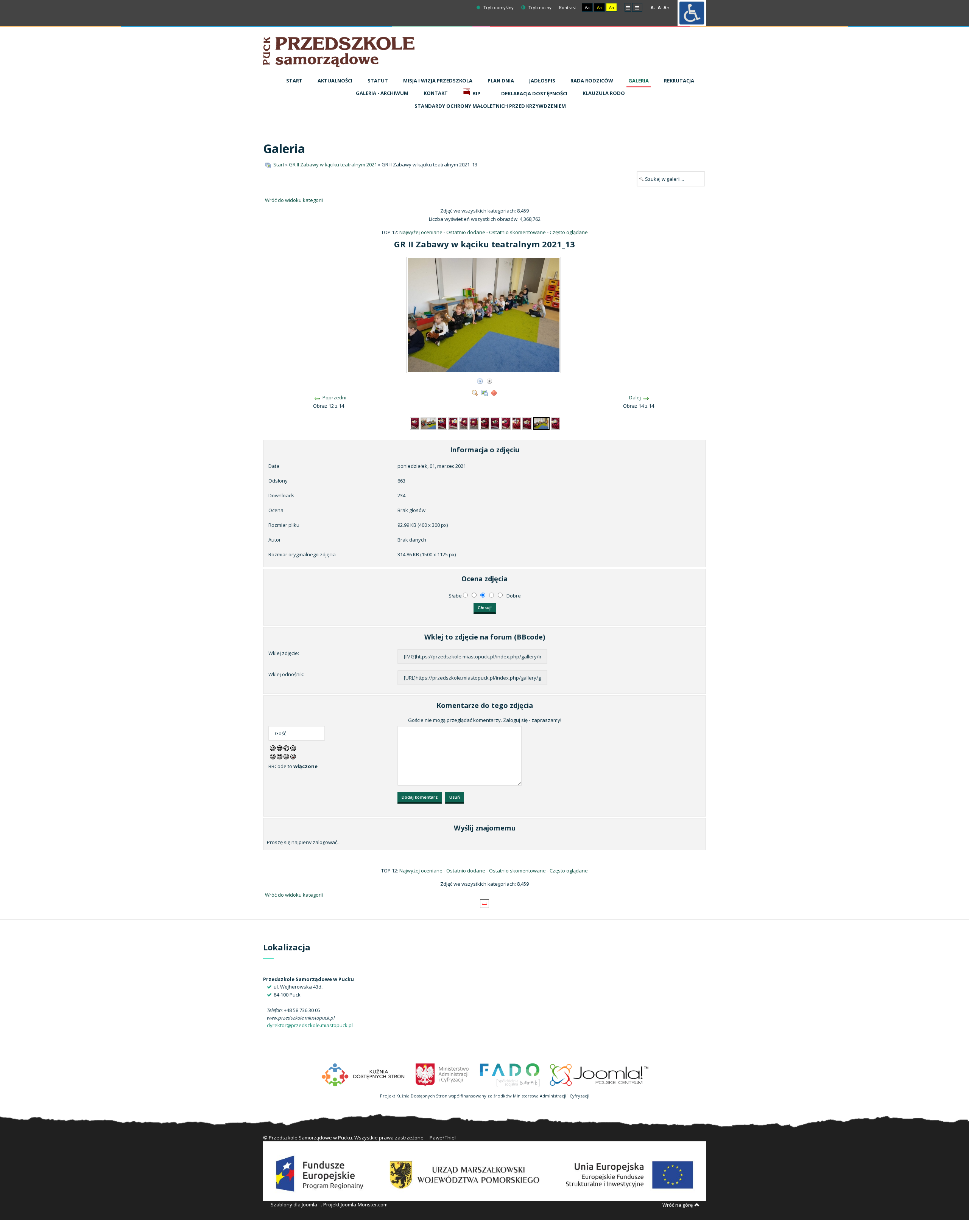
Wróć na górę (677, 1204)
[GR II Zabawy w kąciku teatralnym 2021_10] (506, 422)
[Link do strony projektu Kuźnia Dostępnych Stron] (363, 1074)
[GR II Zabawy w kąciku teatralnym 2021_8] (484, 422)
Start (278, 164)
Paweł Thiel (443, 1137)
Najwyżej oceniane (420, 232)
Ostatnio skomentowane (517, 232)
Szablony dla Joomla (294, 1204)
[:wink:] (293, 747)
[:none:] (273, 756)
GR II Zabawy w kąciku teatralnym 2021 (333, 164)
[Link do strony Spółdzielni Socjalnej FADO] (509, 1074)
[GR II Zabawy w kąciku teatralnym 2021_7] (474, 422)
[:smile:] (273, 747)
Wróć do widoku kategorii (294, 200)
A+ (666, 7)
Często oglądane (569, 232)
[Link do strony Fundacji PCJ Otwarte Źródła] (599, 1074)
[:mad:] (279, 756)
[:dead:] (293, 756)
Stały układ (628, 7)
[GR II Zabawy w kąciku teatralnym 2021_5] (453, 422)
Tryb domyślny (498, 7)
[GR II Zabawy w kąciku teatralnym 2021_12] (527, 422)
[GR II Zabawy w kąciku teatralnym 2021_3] (428, 422)
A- (653, 7)
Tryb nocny (539, 7)
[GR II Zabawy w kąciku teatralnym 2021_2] (414, 422)
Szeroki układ (637, 7)
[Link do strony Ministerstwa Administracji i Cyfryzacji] (443, 1074)
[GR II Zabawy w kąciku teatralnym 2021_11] (516, 422)
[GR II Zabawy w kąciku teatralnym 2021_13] (484, 370)
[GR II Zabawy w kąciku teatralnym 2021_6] (463, 422)
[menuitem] (294, 81)
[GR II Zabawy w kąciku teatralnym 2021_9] (495, 422)
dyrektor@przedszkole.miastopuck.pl (310, 1025)
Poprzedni (334, 397)
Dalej (635, 397)
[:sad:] (286, 756)
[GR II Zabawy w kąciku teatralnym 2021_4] (442, 422)
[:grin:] (286, 747)
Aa (587, 7)
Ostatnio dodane (465, 232)
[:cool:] (279, 747)
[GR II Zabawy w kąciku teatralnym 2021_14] (555, 422)
